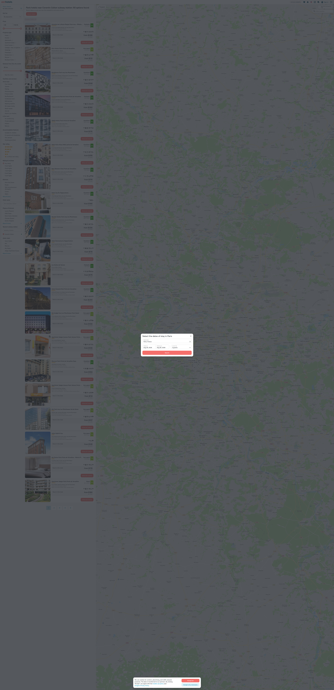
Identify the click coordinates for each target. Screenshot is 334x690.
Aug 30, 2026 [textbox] (161, 347)
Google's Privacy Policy (142, 685)
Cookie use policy (158, 684)
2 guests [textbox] (175, 347)
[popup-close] (190, 336)
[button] (190, 341)
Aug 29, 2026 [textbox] (148, 347)
